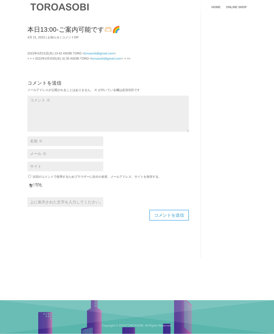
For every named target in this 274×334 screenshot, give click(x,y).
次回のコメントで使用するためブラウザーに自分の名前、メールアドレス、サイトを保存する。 (97, 176)
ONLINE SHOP (236, 7)
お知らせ (54, 37)
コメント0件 (70, 37)
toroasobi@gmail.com (99, 53)
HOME (215, 7)
